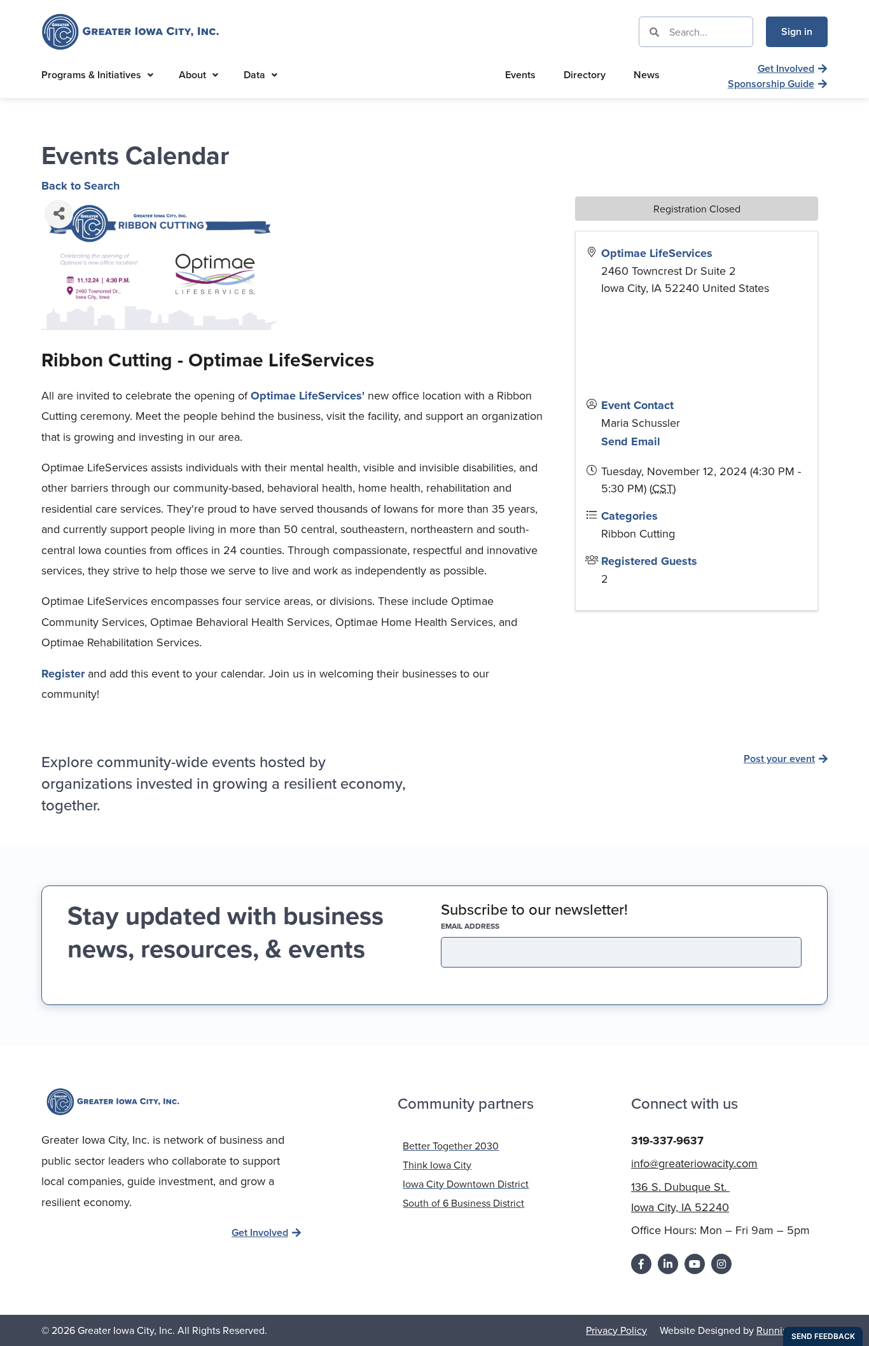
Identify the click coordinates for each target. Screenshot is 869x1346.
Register (64, 673)
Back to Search (80, 185)
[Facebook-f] (641, 1264)
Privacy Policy (616, 1330)
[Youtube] (695, 1264)
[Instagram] (721, 1264)
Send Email (630, 441)
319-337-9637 (667, 1140)
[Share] (59, 214)
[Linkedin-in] (668, 1264)
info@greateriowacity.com (694, 1163)
